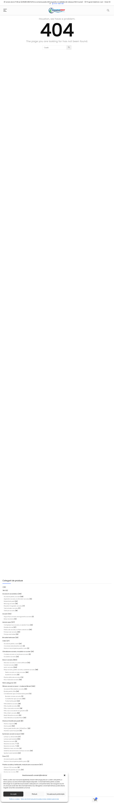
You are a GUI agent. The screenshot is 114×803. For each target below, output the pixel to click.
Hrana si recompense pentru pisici (15, 761)
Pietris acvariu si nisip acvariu (15, 672)
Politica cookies (14, 799)
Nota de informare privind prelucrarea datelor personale (40, 799)
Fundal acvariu (9, 665)
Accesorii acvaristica (10, 594)
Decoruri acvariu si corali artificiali (15, 663)
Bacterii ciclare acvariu (13, 696)
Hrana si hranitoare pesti (11, 721)
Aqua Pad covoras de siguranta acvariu (18, 617)
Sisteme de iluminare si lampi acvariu (17, 751)
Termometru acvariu (11, 608)
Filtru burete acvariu (10, 706)
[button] (64, 775)
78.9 (3, 590)
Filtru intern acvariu (10, 713)
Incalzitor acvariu (10, 657)
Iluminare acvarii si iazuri (11, 734)
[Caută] (68, 47)
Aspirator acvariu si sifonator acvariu (16, 599)
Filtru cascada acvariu (11, 708)
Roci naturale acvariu (11, 680)
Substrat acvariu (11, 675)
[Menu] (5, 10)
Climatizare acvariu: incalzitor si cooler (16, 651)
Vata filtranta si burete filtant (13, 718)
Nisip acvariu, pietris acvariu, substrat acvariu (19, 670)
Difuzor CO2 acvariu (10, 767)
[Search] (108, 10)
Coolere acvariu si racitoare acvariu (16, 654)
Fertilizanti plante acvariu (12, 770)
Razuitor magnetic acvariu (13, 606)
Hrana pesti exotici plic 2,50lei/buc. (15, 728)
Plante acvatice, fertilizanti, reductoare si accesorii (20, 765)
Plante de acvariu (10, 772)
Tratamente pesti (11, 701)
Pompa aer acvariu (10, 632)
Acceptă (13, 794)
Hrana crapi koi (9, 724)
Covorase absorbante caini (13, 646)
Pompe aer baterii (10, 634)
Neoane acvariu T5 (10, 744)
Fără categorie (7, 683)
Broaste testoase (8, 637)
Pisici (4, 756)
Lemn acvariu (8, 667)
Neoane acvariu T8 (10, 746)
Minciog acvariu (9, 604)
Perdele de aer (8, 627)
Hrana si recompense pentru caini (15, 648)
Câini (4, 641)
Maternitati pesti (9, 601)
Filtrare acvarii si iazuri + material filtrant (16, 686)
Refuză (34, 794)
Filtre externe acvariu (11, 704)
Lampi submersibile (10, 739)
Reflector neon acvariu (11, 748)
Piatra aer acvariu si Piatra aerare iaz (16, 630)
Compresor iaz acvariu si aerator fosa (17, 625)
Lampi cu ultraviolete (11, 737)
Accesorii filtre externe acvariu (14, 689)
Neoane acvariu (9, 741)
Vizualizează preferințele (55, 794)
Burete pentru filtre (10, 691)
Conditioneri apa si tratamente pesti (16, 694)
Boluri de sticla (9, 619)
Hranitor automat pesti (11, 731)
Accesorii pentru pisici (11, 759)
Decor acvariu (7, 660)
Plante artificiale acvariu (12, 677)
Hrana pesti (8, 726)
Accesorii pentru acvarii (12, 597)
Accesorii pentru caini (11, 644)
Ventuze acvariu (9, 611)
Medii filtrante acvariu (11, 715)
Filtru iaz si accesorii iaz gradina (15, 711)
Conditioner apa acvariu (13, 699)
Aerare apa (6, 622)
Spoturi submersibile (11, 753)
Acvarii (4, 614)
